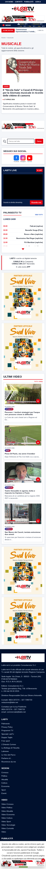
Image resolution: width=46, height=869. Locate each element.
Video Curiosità (7, 828)
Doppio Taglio (6, 737)
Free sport (5, 741)
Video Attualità (7, 811)
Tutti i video (38, 381)
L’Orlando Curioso (8, 744)
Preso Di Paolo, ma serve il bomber (20, 454)
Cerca (38, 2)
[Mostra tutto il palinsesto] (23, 249)
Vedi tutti (39, 214)
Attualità (4, 779)
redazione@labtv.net (9, 702)
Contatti (18, 2)
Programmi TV (7, 730)
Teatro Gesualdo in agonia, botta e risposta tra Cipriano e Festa (20, 492)
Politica (4, 776)
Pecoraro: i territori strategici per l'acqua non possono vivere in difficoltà (22, 413)
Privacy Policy (7, 727)
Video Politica (6, 808)
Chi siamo (9, 2)
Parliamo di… (6, 758)
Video (3, 832)
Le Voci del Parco (8, 755)
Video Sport (6, 821)
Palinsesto (5, 724)
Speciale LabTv (7, 734)
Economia (5, 786)
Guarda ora (36, 202)
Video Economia (8, 814)
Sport (3, 790)
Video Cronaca (7, 804)
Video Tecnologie (8, 825)
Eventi (6, 86)
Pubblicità (28, 2)
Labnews (5, 751)
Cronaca (4, 772)
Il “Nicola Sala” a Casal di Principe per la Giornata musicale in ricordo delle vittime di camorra (23, 93)
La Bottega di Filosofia (10, 748)
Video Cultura (6, 818)
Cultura (4, 783)
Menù (7, 25)
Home (3, 38)
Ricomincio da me (8, 762)
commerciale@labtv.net (16, 712)
